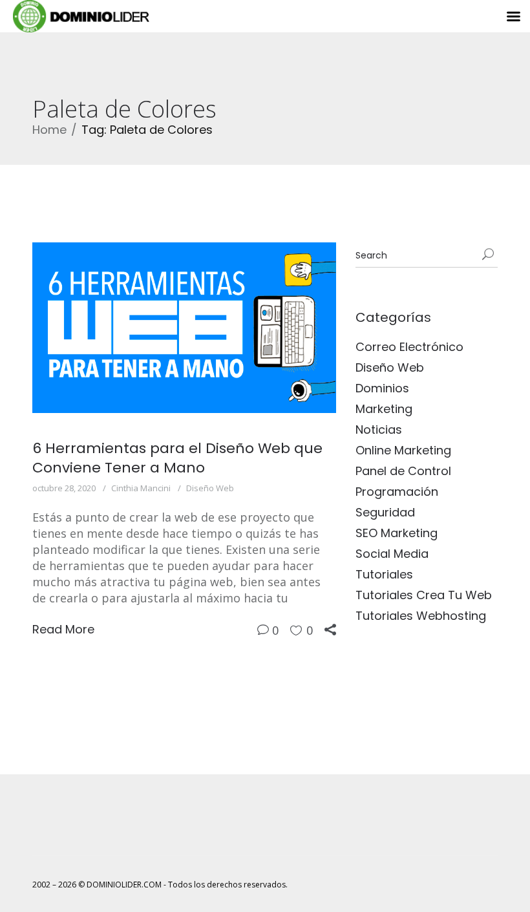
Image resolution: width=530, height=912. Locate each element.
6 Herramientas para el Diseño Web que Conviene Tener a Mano (177, 458)
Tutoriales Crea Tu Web (423, 595)
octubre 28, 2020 (64, 488)
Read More (63, 629)
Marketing (383, 409)
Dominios (382, 388)
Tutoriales (384, 574)
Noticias (378, 429)
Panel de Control (403, 471)
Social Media (392, 554)
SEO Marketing (396, 533)
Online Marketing (403, 450)
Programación (396, 491)
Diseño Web (210, 488)
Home (49, 130)
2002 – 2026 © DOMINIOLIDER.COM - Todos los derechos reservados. (160, 884)
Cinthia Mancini (141, 488)
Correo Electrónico (409, 347)
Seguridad (385, 512)
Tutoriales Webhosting (420, 616)
